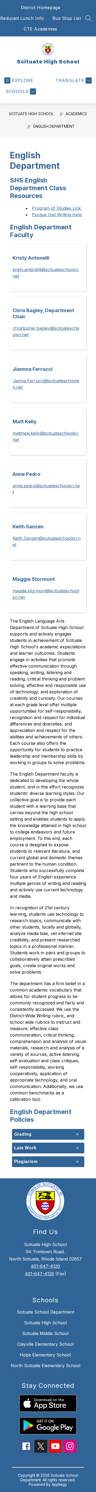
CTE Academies (40, 29)
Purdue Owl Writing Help (57, 214)
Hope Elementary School (45, 1355)
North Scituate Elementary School (45, 1365)
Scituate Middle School (45, 1333)
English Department (54, 126)
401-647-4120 (45, 1266)
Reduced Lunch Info (22, 18)
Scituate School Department (45, 1312)
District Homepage (41, 7)
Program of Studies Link (57, 208)
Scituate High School (31, 113)
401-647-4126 (39, 1273)
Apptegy (59, 1484)
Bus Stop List (67, 18)
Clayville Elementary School (45, 1344)
